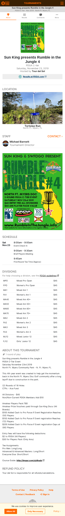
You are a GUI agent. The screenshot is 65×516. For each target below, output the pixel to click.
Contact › (55, 136)
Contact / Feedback (25, 494)
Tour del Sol (38, 71)
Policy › (57, 511)
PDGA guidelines (48, 275)
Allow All (10, 511)
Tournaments (32, 3)
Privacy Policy (37, 490)
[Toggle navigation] (62, 3)
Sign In (46, 494)
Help (51, 490)
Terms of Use (18, 490)
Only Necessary (35, 511)
